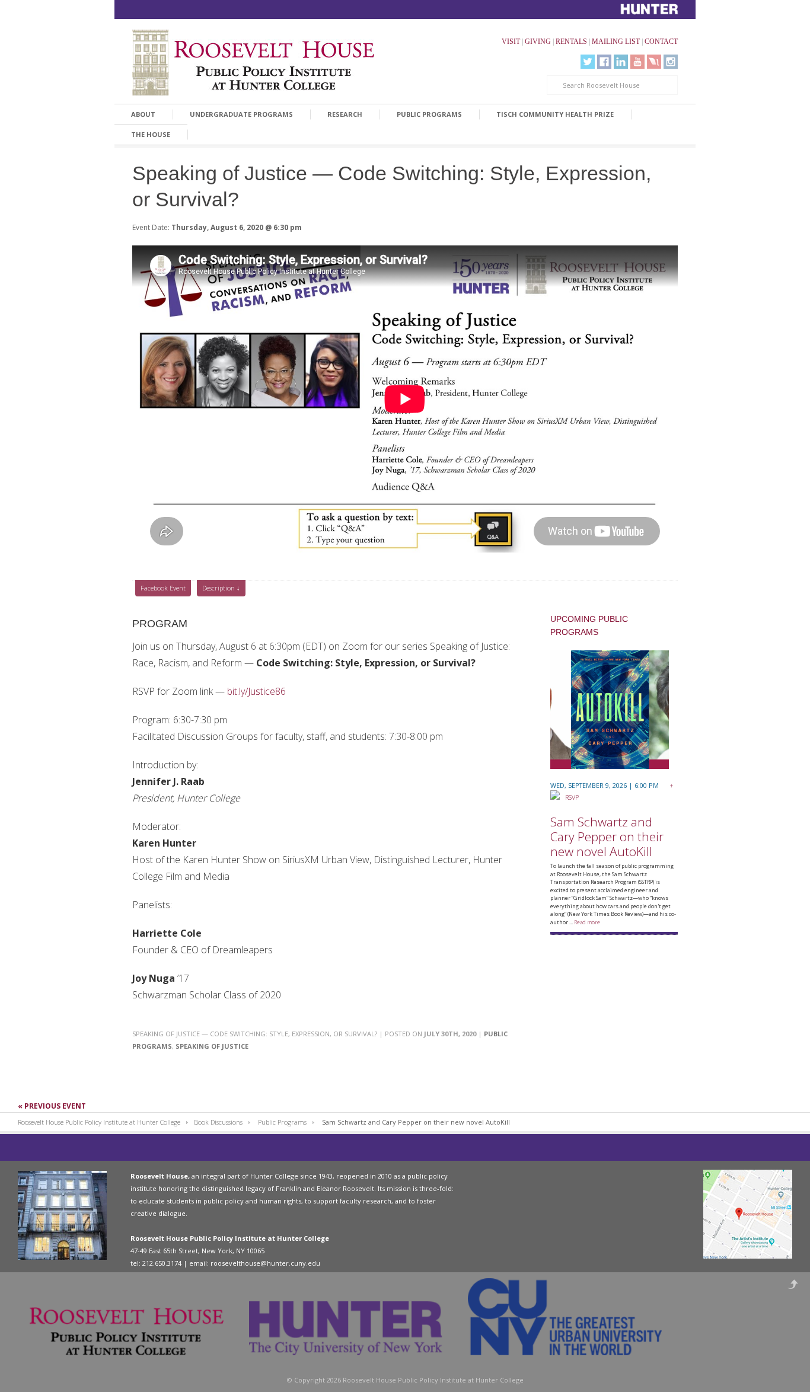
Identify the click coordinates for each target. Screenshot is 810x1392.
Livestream (654, 62)
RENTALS (571, 41)
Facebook (604, 62)
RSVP (569, 797)
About (143, 114)
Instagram (671, 62)
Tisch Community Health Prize (555, 114)
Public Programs (429, 114)
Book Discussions (218, 1122)
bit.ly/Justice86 (256, 691)
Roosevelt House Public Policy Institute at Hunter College (99, 1122)
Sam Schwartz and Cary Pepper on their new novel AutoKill (607, 836)
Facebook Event (163, 587)
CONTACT (661, 41)
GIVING (538, 41)
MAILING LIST (616, 41)
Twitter (588, 62)
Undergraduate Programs (241, 114)
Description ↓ (221, 587)
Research (344, 114)
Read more (587, 922)
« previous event (52, 1106)
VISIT (511, 41)
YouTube (637, 62)
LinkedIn (621, 62)
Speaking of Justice (212, 1046)
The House (150, 134)
